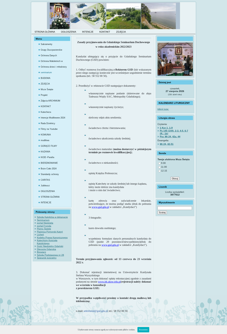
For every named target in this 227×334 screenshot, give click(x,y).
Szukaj (162, 212)
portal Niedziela (45, 223)
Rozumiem (143, 330)
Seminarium (43, 220)
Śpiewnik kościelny (47, 257)
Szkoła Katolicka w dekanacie (52, 217)
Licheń (40, 234)
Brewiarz (41, 252)
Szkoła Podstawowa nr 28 (50, 255)
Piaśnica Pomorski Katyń (50, 231)
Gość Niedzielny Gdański (50, 246)
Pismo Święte (44, 228)
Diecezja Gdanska (46, 249)
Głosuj (175, 178)
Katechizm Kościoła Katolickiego (47, 242)
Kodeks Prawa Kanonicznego (52, 237)
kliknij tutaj (163, 109)
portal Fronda (44, 226)
